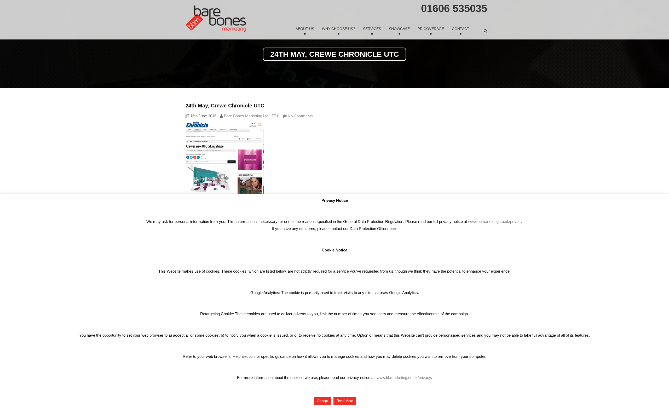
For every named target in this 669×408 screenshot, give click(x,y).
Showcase (399, 29)
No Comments (300, 116)
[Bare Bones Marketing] (216, 19)
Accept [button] (322, 401)
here (393, 228)
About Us (305, 29)
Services (372, 29)
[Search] (485, 31)
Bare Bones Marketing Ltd (246, 116)
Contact (460, 29)
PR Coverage (431, 29)
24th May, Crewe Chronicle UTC (225, 105)
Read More (345, 401)
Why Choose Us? (338, 29)
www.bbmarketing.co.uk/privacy (495, 221)
